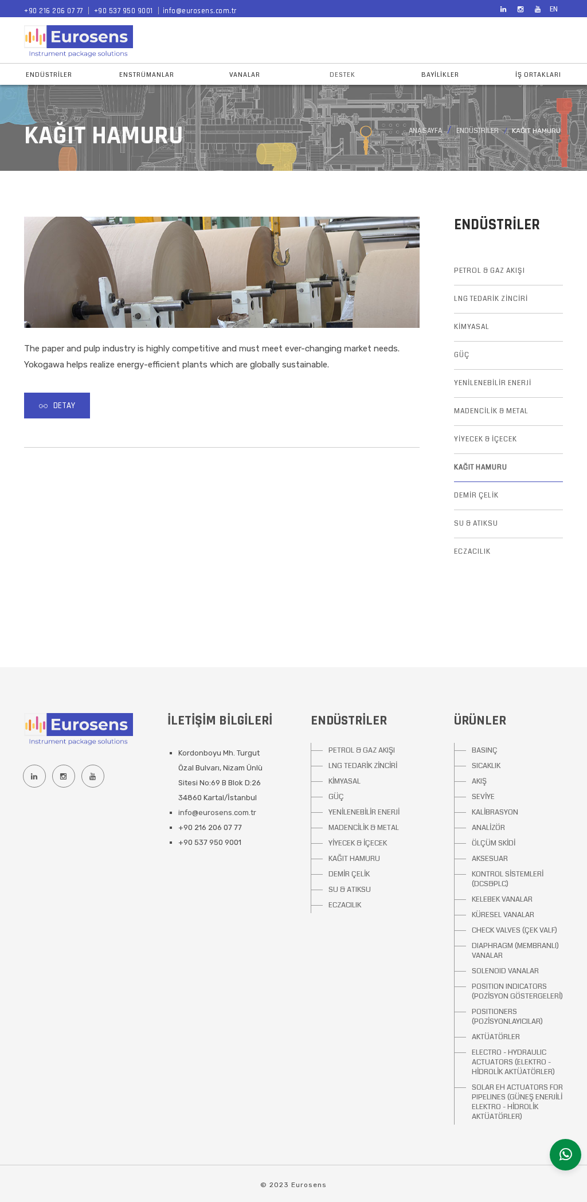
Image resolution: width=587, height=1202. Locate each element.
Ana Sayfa (425, 131)
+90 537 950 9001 (123, 10)
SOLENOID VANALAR (505, 971)
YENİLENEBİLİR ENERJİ (492, 383)
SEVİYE (483, 797)
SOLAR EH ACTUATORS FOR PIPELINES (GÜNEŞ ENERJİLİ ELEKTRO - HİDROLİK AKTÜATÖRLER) (517, 1102)
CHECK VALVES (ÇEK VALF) (514, 930)
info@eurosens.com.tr (200, 10)
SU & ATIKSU (476, 523)
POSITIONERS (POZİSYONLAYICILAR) (507, 1017)
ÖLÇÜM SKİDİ (493, 843)
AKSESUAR (490, 858)
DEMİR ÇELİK (476, 495)
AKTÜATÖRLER (496, 1037)
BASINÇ (485, 750)
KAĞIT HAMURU (480, 467)
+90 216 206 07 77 (53, 10)
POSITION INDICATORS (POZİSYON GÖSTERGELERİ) (517, 991)
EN (553, 9)
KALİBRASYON (495, 812)
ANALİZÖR (488, 828)
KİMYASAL (472, 327)
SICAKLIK (486, 766)
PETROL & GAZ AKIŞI (489, 271)
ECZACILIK (472, 552)
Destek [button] (342, 75)
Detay (64, 405)
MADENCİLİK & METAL (491, 411)
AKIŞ (479, 781)
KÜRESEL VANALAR (503, 915)
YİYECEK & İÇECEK (485, 439)
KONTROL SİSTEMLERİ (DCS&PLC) (507, 879)
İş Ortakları (538, 75)
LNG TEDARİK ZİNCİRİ (491, 299)
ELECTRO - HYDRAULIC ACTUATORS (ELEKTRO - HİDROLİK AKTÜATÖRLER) (513, 1062)
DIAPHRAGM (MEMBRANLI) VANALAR (515, 951)
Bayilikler (440, 75)
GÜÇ (461, 355)
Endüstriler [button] (49, 75)
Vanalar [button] (244, 75)
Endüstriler (477, 131)
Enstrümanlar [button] (146, 75)
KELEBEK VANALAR (502, 899)
